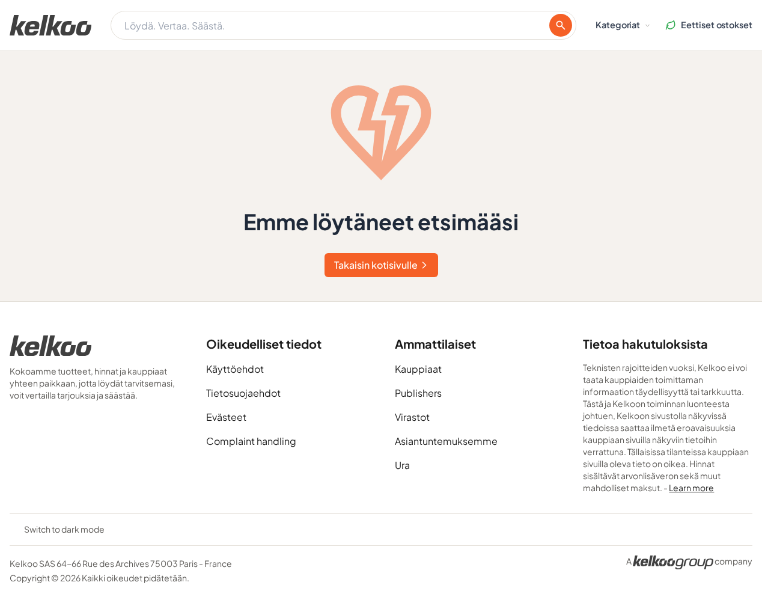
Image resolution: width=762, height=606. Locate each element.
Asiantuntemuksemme (446, 441)
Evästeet (226, 417)
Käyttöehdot (235, 369)
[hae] (560, 25)
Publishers (418, 393)
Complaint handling (251, 441)
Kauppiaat (418, 369)
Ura (402, 465)
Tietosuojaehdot (243, 393)
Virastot (412, 417)
